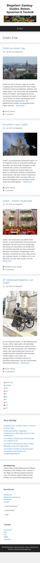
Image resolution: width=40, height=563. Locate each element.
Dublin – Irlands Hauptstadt (17, 200)
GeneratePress (26, 549)
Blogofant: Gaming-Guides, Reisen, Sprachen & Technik (20, 9)
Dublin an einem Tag (14, 48)
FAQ (5, 532)
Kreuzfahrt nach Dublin (15, 124)
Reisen (12, 111)
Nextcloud (7, 530)
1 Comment (9, 114)
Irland (7, 111)
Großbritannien (10, 267)
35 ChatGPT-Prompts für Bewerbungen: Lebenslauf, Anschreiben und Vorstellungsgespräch (19, 451)
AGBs (7, 514)
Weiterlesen (20, 106)
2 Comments (9, 270)
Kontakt (6, 502)
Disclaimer (7, 499)
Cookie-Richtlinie (10, 510)
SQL (5, 535)
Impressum (8, 495)
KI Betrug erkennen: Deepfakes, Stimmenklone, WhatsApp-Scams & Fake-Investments (19, 433)
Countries (7, 539)
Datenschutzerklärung (12, 497)
